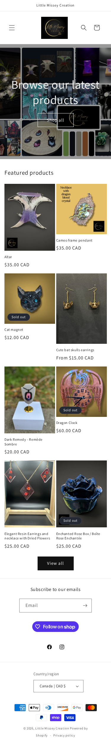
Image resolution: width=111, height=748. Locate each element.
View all (55, 563)
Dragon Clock (67, 422)
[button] (11, 27)
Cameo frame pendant (74, 240)
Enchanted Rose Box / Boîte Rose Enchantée (78, 536)
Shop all (55, 120)
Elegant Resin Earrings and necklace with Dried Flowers (27, 536)
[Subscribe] (84, 605)
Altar (8, 257)
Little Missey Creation (52, 728)
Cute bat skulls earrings (75, 350)
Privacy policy (64, 735)
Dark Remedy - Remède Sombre (23, 441)
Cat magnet (13, 329)
